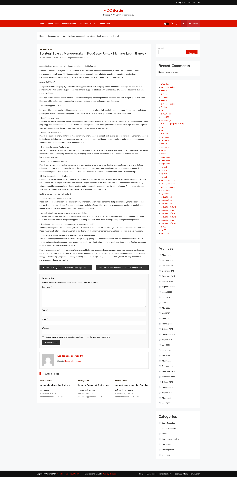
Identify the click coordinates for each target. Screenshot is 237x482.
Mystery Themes (109, 474)
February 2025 (167, 324)
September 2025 (168, 287)
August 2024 (167, 340)
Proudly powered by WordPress (70, 474)
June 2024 (166, 350)
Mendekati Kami (69, 24)
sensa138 (165, 117)
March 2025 (166, 319)
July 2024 (166, 345)
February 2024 (167, 366)
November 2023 (168, 377)
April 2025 (166, 313)
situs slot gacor (167, 120)
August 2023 (167, 393)
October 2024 (167, 329)
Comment (47, 287)
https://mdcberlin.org (72, 361)
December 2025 (168, 271)
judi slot (164, 90)
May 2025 (166, 308)
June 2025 (166, 303)
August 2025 (167, 292)
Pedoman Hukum (87, 24)
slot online (165, 134)
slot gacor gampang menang (172, 124)
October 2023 (167, 382)
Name (45, 310)
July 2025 (166, 297)
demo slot (165, 140)
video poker (166, 455)
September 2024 (168, 334)
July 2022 (166, 403)
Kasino (164, 434)
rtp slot (164, 167)
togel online (165, 157)
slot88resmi (166, 114)
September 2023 (168, 387)
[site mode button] (166, 24)
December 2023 (168, 371)
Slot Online (166, 444)
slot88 (163, 150)
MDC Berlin (113, 10)
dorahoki (164, 97)
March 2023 (166, 398)
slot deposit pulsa (168, 180)
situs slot (164, 84)
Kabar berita (53, 24)
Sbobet (164, 107)
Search (161, 48)
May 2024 (166, 356)
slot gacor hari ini (168, 87)
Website (45, 328)
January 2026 (167, 266)
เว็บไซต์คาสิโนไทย (168, 207)
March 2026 (166, 255)
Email (45, 319)
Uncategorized (46, 49)
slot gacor (165, 94)
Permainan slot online (170, 439)
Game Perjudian (168, 423)
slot (162, 110)
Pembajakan (104, 24)
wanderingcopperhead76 (72, 58)
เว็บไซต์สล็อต (166, 197)
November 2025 (168, 276)
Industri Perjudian (169, 428)
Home (41, 24)
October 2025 (167, 281)
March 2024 (166, 361)
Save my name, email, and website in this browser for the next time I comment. (78, 337)
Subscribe (193, 24)
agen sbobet (166, 190)
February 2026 (167, 260)
